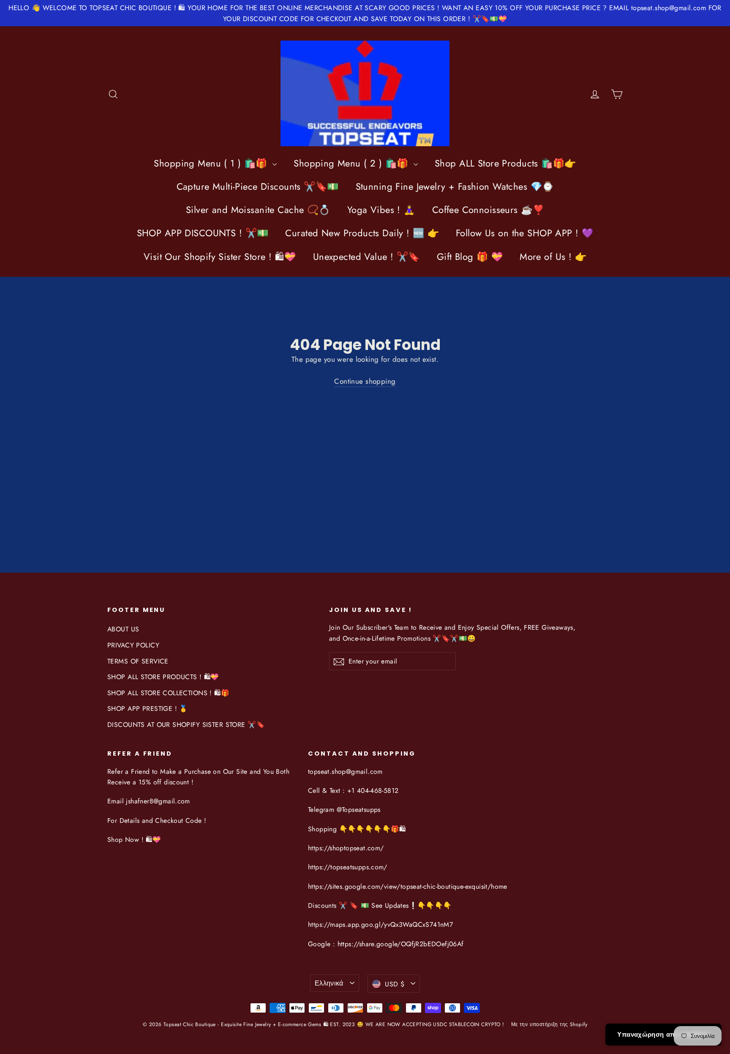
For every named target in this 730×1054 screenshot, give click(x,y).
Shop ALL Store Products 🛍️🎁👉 (505, 163)
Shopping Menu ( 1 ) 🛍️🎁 (212, 163)
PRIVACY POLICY (133, 645)
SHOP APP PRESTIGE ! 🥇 (147, 708)
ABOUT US (123, 629)
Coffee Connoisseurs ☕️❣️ (488, 209)
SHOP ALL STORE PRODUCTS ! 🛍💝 (163, 677)
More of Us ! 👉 (553, 256)
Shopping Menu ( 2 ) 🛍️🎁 (352, 163)
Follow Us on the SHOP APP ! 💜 (524, 233)
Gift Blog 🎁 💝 (470, 256)
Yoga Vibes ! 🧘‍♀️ (381, 209)
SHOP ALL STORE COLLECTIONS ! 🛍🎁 (168, 693)
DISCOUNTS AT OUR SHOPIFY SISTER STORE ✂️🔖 (186, 724)
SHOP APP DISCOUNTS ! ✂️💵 (203, 233)
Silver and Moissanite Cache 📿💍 (258, 209)
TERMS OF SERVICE (138, 661)
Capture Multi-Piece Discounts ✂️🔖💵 (258, 186)
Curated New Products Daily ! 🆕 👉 (362, 233)
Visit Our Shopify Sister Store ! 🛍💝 (220, 256)
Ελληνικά (329, 983)
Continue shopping (364, 381)
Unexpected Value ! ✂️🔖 (366, 256)
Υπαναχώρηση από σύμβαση (663, 1034)
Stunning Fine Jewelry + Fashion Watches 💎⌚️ (455, 186)
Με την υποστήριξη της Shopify (549, 1024)
